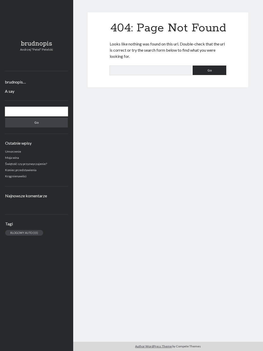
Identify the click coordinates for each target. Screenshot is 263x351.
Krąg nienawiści (15, 176)
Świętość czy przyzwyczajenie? (26, 164)
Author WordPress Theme (153, 346)
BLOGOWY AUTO (24, 232)
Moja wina (12, 158)
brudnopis (36, 44)
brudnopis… (15, 81)
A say (9, 91)
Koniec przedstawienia (20, 170)
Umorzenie (13, 151)
